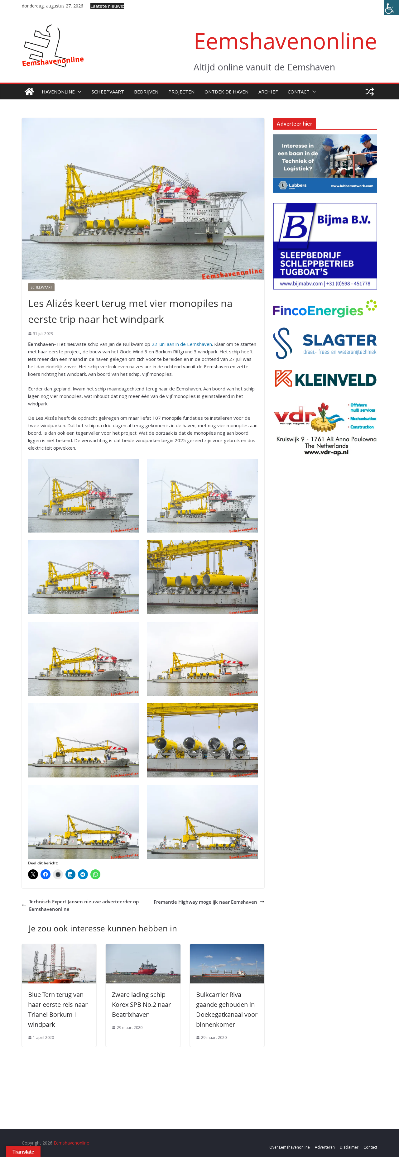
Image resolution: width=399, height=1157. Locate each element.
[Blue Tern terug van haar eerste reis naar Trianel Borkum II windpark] (59, 948)
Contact (299, 91)
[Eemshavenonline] (29, 91)
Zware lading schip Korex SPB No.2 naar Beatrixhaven (141, 1004)
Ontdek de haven (226, 91)
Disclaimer (349, 1147)
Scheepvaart (108, 91)
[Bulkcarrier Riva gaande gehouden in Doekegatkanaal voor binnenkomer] (227, 948)
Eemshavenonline (285, 41)
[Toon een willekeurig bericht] (369, 91)
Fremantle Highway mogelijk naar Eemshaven (205, 902)
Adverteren (325, 1147)
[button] (78, 91)
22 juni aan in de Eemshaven (181, 344)
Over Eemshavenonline (289, 1147)
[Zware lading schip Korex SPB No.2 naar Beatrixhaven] (143, 948)
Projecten (181, 91)
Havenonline (58, 91)
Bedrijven (146, 91)
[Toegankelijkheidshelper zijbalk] (391, 7)
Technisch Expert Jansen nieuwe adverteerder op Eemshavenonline (84, 905)
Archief (268, 91)
